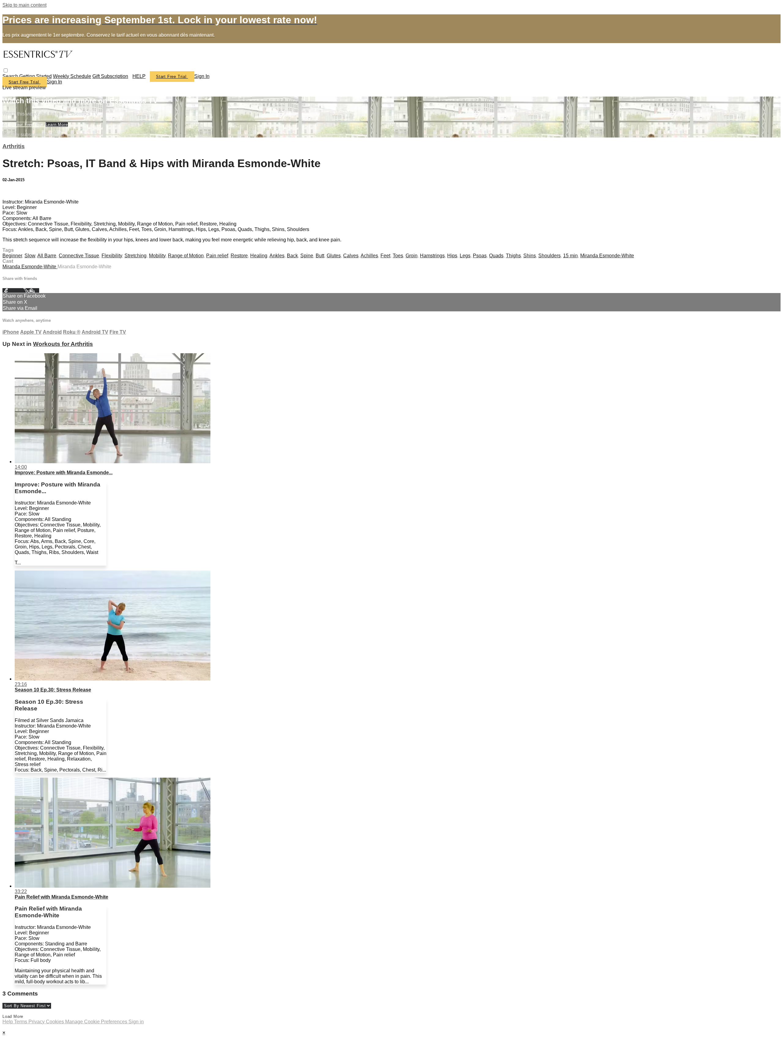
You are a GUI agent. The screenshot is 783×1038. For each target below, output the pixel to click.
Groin (411, 255)
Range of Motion (186, 255)
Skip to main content (24, 5)
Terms (21, 1021)
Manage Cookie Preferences (96, 1021)
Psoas (480, 255)
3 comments (15, 191)
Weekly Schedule (72, 76)
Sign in (202, 76)
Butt (320, 255)
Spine (306, 255)
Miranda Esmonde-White (607, 255)
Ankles (276, 255)
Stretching (135, 255)
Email (33, 290)
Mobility (157, 255)
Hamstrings (432, 255)
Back (292, 255)
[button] (6, 70)
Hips (452, 255)
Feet (385, 255)
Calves (350, 255)
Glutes (334, 255)
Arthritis (13, 146)
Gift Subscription (110, 76)
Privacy (37, 1021)
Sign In (54, 81)
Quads (496, 255)
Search (10, 76)
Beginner (12, 255)
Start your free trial (24, 124)
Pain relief (217, 255)
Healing (258, 255)
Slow (29, 255)
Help (8, 1021)
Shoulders (549, 255)
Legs (465, 255)
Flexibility (112, 255)
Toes (398, 255)
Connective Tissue (79, 255)
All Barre (46, 255)
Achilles (369, 255)
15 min (570, 255)
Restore (239, 255)
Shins (529, 255)
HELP (139, 76)
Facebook (12, 290)
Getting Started (35, 76)
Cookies (55, 1021)
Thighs (513, 255)
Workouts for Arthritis (63, 344)
